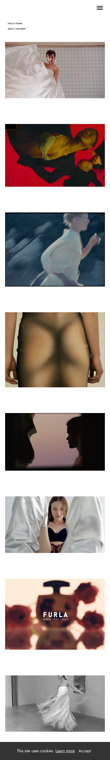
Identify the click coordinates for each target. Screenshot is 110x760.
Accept (85, 751)
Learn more (65, 751)
